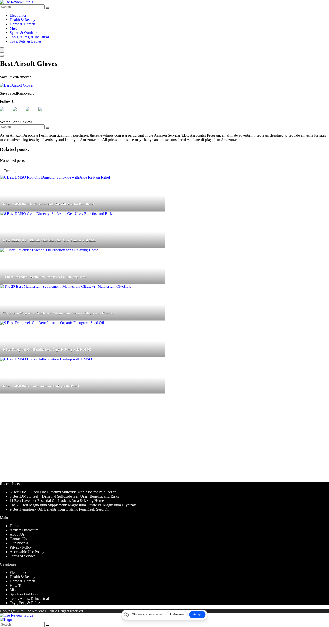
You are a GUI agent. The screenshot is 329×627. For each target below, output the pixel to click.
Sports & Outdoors (24, 33)
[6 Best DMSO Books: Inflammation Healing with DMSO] (46, 359)
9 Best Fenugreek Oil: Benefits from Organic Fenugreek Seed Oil (59, 509)
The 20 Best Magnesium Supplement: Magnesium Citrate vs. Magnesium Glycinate (73, 505)
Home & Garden (22, 24)
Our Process (19, 543)
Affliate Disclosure (24, 530)
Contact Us (18, 539)
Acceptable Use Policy (27, 552)
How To (16, 585)
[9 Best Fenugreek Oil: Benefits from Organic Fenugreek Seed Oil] (52, 323)
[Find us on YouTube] (44, 113)
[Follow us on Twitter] (18, 113)
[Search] (47, 8)
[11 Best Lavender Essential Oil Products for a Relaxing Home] (49, 250)
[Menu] (2, 50)
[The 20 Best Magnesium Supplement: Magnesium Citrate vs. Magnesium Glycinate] (65, 286)
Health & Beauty (22, 20)
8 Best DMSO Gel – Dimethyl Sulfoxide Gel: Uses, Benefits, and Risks (64, 496)
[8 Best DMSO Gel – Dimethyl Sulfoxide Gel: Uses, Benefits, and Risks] (56, 214)
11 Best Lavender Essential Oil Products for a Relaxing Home (57, 501)
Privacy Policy (21, 547)
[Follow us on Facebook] (6, 113)
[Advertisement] (144, 440)
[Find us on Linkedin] (31, 113)
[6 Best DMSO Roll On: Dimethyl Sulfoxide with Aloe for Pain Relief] (55, 177)
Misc (13, 28)
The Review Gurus (39, 611)
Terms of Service (22, 556)
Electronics (18, 15)
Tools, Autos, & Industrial (29, 37)
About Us (17, 534)
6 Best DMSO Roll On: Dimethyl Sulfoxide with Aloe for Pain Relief (63, 492)
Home (14, 526)
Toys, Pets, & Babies (25, 41)
